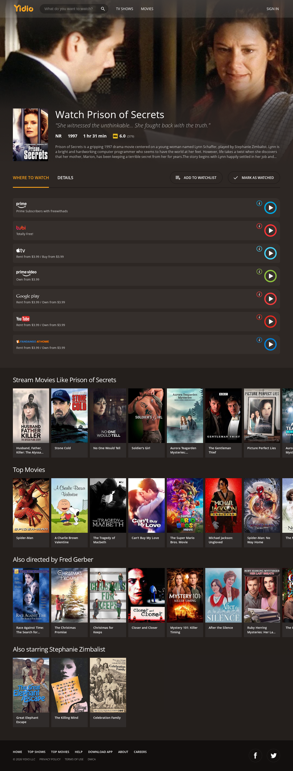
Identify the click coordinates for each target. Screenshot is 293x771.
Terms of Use (74, 759)
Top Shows (36, 752)
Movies (147, 8)
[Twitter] (273, 755)
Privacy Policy (49, 759)
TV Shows (124, 8)
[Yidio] (23, 9)
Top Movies (60, 752)
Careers (140, 752)
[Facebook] (255, 755)
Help (79, 752)
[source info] (258, 203)
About (123, 752)
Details (65, 177)
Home (17, 752)
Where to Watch (31, 177)
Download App (100, 752)
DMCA (92, 759)
